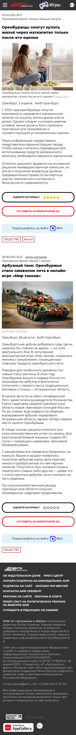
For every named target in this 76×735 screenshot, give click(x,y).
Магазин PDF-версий (51, 586)
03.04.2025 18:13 (12, 15)
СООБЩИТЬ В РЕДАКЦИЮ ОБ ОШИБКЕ (30, 610)
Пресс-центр (53, 575)
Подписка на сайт (17, 586)
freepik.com (61, 96)
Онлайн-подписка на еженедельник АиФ (36, 580)
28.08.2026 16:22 (12, 257)
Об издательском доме (22, 575)
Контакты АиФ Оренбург (22, 591)
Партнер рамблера (35, 717)
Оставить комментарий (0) (38, 211)
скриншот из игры (14, 331)
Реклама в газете (48, 596)
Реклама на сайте (17, 596)
